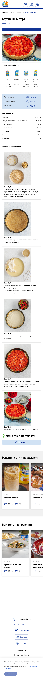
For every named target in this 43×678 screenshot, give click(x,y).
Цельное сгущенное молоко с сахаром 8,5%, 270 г (17, 82)
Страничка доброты (21, 655)
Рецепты (11, 12)
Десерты (20, 12)
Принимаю (10, 674)
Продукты (21, 650)
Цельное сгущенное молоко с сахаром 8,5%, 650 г (35, 82)
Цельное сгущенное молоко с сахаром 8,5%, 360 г (26, 82)
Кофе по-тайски (11, 497)
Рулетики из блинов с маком (13, 565)
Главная (4, 12)
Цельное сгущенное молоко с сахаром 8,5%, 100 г (7, 82)
